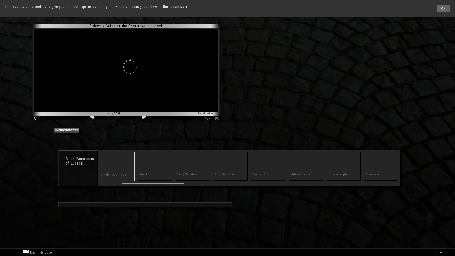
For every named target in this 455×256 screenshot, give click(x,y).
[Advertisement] (244, 64)
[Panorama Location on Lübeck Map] (207, 118)
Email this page (40, 252)
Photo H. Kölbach (206, 113)
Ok (443, 8)
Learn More (179, 7)
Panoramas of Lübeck (80, 160)
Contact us (441, 252)
